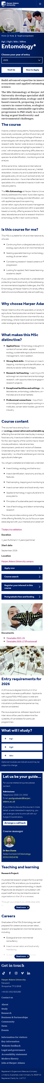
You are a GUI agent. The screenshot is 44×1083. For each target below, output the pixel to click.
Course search (11, 577)
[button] (22, 738)
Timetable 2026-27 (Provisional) (21, 641)
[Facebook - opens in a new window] (9, 973)
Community (8, 1021)
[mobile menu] (40, 4)
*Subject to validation (11, 529)
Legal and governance (13, 1050)
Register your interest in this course (18, 586)
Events (5, 1030)
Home (3, 36)
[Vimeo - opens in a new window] (22, 973)
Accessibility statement (14, 1054)
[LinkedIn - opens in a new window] (28, 973)
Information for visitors (14, 1037)
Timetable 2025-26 (15, 638)
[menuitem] (22, 568)
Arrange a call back (15, 823)
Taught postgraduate (25, 36)
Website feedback (11, 1045)
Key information (10, 1041)
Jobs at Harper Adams (13, 1062)
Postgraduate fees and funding (19, 597)
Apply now (9, 568)
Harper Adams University (13, 980)
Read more (21, 907)
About (4, 1004)
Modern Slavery (10, 1058)
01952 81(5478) (17, 854)
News (4, 1025)
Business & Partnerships (14, 1017)
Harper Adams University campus (17, 561)
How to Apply (32, 70)
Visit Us (11, 70)
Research (6, 1013)
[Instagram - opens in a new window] (16, 973)
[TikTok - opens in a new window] (3, 973)
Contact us (7, 997)
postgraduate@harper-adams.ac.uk (17, 800)
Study (12, 36)
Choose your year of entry (15, 54)
